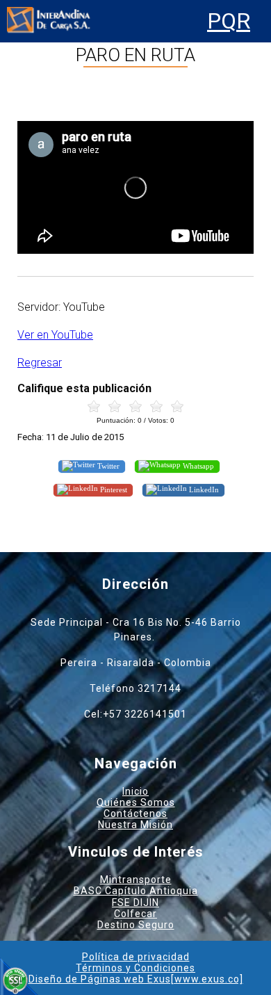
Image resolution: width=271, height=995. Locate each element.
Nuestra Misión (135, 824)
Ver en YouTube (55, 334)
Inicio (135, 791)
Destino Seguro (135, 924)
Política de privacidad (136, 956)
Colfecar (135, 913)
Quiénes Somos (136, 802)
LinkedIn (203, 489)
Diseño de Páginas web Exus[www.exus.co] (135, 979)
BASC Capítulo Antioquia (136, 890)
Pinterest (112, 489)
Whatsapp (197, 466)
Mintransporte (136, 879)
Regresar (39, 362)
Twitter (107, 466)
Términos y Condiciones (135, 967)
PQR (228, 21)
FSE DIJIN (135, 902)
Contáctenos (135, 813)
